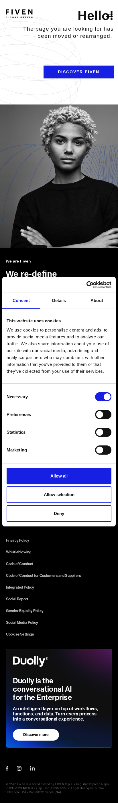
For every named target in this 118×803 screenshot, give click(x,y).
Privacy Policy (17, 540)
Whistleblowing (19, 552)
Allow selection (59, 494)
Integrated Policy (20, 587)
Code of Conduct (20, 564)
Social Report (17, 599)
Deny (59, 513)
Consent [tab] (21, 300)
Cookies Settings (20, 634)
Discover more (36, 734)
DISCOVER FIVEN (78, 72)
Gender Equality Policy (24, 611)
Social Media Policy (22, 622)
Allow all (59, 475)
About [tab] (97, 300)
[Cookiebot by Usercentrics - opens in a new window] (86, 285)
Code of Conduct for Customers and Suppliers (43, 575)
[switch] (103, 414)
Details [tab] (59, 300)
